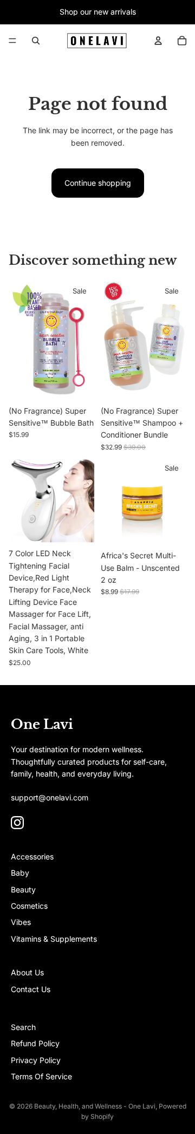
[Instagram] (17, 822)
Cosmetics (29, 905)
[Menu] (12, 40)
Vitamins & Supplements (54, 938)
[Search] (36, 41)
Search (23, 1027)
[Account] (158, 41)
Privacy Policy (36, 1060)
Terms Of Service (41, 1076)
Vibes (21, 922)
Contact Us (30, 989)
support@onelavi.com (49, 797)
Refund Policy (35, 1043)
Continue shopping (97, 182)
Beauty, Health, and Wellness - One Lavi (94, 1106)
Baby (20, 872)
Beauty (23, 889)
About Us (27, 972)
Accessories (32, 856)
